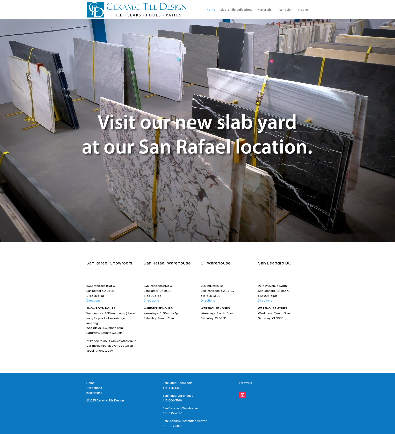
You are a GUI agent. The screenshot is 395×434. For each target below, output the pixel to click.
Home (211, 10)
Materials (264, 10)
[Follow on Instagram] (242, 395)
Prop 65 (303, 10)
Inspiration (285, 10)
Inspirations (94, 393)
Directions (93, 300)
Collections (94, 388)
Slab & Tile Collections (236, 10)
